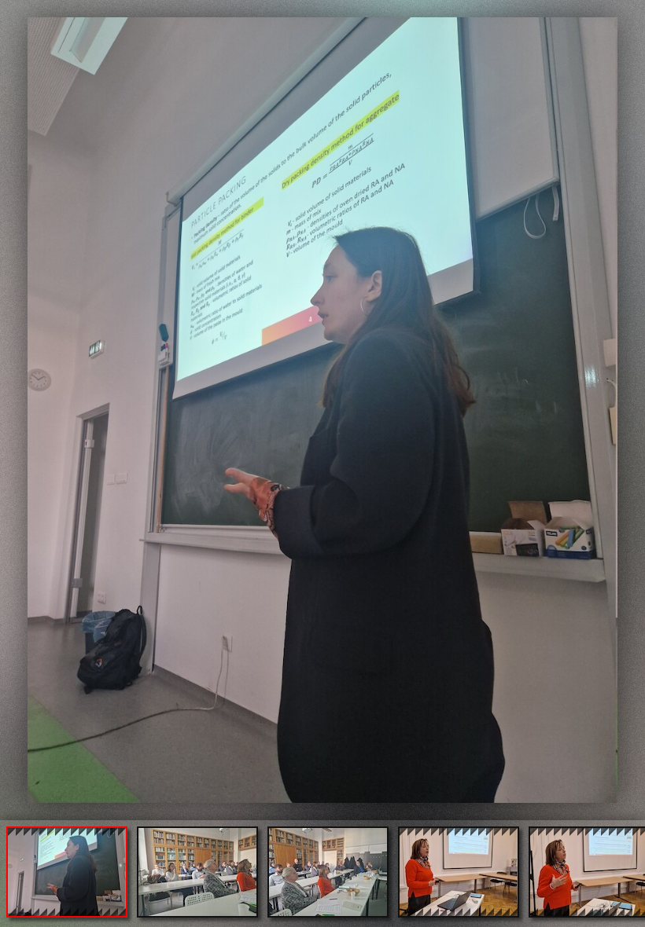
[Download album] (13, 13)
